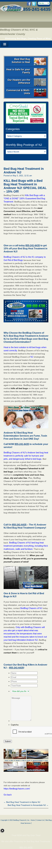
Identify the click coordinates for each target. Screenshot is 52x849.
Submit (8, 741)
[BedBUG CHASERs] (12, 11)
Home (33, 820)
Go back (8, 794)
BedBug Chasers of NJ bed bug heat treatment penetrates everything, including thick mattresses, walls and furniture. (26, 545)
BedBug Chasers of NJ (31, 608)
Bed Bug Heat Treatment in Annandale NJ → (28, 805)
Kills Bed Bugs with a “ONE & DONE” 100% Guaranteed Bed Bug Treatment (24, 198)
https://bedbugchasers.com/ (17, 788)
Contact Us (40, 820)
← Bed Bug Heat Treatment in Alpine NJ (22, 802)
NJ (31, 357)
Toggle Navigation (4, 44)
